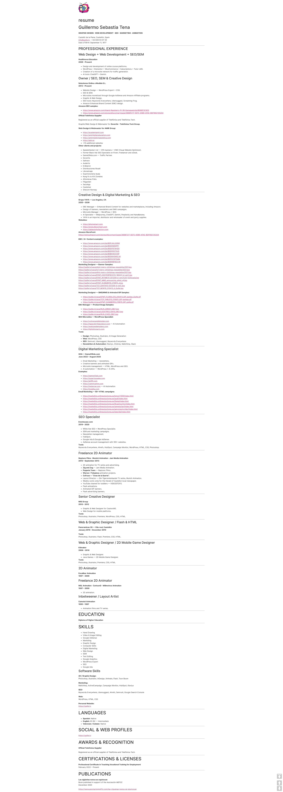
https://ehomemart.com (93, 224)
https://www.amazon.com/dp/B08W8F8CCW (101, 262)
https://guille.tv (84, 706)
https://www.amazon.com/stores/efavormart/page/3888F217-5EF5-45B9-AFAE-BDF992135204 (123, 113)
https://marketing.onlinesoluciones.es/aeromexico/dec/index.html (110, 409)
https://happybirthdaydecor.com (96, 324)
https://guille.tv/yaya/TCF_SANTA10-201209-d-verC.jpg (101, 286)
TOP (279, 776)
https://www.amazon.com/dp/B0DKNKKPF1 (101, 246)
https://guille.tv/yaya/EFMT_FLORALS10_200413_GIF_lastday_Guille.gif (112, 297)
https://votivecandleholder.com (96, 321)
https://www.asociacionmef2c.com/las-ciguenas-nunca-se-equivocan (107, 789)
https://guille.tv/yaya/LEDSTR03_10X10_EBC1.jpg (103, 311)
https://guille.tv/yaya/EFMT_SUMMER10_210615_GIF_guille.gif (108, 302)
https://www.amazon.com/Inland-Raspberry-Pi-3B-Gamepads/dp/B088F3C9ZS (116, 110)
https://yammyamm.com (93, 384)
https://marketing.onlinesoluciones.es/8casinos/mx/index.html (109, 404)
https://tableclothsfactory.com (95, 229)
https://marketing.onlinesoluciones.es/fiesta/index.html (106, 401)
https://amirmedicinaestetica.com (97, 138)
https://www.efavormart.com (95, 227)
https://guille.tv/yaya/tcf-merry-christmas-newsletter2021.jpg (104, 270)
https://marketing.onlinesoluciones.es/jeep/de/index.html (106, 412)
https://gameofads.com (92, 376)
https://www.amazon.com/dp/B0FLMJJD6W (101, 243)
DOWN (279, 788)
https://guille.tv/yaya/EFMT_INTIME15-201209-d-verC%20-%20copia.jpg (108, 278)
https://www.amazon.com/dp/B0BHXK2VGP (101, 254)
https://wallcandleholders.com (95, 326)
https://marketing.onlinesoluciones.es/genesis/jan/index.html (108, 406)
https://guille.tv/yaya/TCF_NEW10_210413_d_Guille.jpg (100, 288)
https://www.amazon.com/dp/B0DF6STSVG (101, 251)
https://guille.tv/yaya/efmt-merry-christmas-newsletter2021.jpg (104, 272)
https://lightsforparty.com (93, 329)
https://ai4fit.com (90, 381)
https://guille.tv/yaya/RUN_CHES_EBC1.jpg (100, 314)
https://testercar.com (91, 386)
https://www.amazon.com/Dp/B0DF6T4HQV (101, 248)
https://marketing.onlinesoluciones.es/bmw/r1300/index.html (108, 396)
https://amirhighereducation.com (96, 135)
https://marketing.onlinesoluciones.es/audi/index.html (105, 398)
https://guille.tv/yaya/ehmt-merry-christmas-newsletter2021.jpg (105, 267)
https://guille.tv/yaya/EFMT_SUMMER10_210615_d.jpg (100, 283)
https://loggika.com (91, 389)
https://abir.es (88, 140)
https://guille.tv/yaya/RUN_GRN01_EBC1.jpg (101, 309)
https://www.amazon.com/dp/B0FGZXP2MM (101, 259)
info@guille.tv (84, 40)
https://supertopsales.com (94, 378)
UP (279, 782)
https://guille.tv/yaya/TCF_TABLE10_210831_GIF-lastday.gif (107, 299)
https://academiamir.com (93, 132)
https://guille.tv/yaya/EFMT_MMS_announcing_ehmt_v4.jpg (102, 280)
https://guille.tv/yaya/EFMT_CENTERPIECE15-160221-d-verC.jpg (105, 275)
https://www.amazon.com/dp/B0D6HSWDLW (102, 256)
